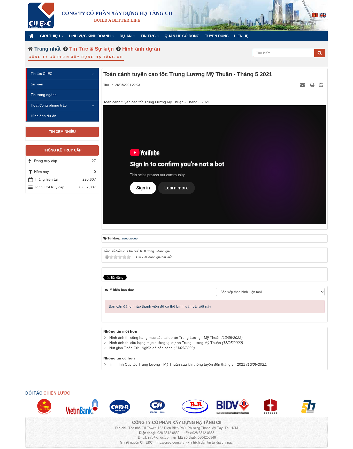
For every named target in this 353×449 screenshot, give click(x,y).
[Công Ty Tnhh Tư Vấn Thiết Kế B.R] (195, 406)
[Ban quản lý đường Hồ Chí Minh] (44, 406)
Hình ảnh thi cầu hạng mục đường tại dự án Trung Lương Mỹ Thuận (165, 343)
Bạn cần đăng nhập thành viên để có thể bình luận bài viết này (160, 306)
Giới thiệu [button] (50, 36)
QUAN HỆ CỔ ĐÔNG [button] (182, 36)
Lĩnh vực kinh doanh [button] (90, 36)
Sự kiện (37, 84)
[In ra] (313, 85)
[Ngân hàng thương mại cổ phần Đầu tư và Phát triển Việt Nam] (233, 406)
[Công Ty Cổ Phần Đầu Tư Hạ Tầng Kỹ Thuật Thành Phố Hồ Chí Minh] (157, 406)
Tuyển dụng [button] (217, 36)
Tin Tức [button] (149, 36)
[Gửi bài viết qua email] (303, 85)
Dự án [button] (126, 36)
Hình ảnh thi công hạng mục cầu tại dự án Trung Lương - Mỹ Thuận (164, 337)
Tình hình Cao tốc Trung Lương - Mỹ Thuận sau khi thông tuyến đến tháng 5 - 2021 (176, 364)
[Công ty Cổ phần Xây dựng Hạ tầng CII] (41, 15)
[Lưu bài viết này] (322, 85)
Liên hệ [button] (241, 36)
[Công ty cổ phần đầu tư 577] (308, 406)
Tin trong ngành (44, 95)
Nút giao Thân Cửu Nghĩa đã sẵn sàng (141, 348)
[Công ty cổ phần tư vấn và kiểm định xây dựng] (271, 406)
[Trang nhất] (31, 36)
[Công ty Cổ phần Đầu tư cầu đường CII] (120, 406)
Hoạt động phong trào (49, 105)
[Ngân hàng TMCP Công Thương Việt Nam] (82, 406)
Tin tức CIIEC (41, 73)
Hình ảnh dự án (43, 116)
